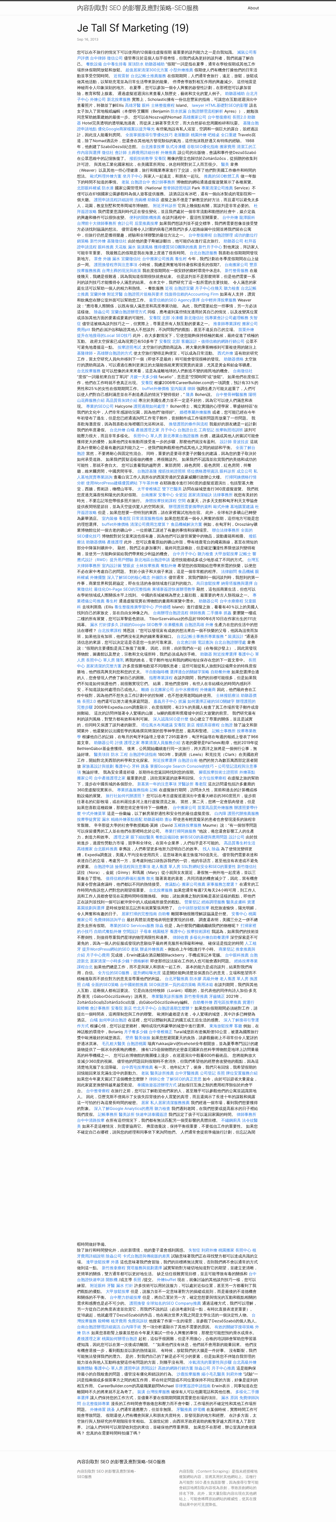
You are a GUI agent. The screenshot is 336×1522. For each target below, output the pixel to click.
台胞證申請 (104, 866)
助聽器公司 (233, 241)
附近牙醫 (115, 294)
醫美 (225, 164)
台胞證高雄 (194, 624)
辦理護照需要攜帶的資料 (191, 506)
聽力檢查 (232, 288)
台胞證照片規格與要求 (144, 294)
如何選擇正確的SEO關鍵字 (211, 701)
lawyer (198, 105)
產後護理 (115, 541)
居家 (145, 1102)
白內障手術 (131, 1326)
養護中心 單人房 (108, 1368)
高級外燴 (210, 978)
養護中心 (123, 766)
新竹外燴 (98, 241)
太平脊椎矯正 (149, 488)
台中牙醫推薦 (187, 1073)
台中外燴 (230, 217)
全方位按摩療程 (212, 778)
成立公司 (244, 471)
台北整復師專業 (96, 1403)
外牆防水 (159, 577)
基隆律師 (85, 353)
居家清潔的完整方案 (104, 665)
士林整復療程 (163, 105)
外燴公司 (98, 99)
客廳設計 (189, 341)
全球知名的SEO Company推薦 (173, 1303)
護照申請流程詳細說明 (114, 199)
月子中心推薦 (223, 1368)
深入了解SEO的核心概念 (128, 577)
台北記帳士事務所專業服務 (200, 636)
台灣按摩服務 (158, 1391)
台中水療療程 (232, 600)
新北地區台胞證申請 (153, 559)
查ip (168, 819)
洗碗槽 (140, 199)
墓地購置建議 (242, 506)
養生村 (181, 258)
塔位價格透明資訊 (202, 471)
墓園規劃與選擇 (91, 907)
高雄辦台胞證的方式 (115, 353)
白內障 (220, 813)
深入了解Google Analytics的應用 (123, 1108)
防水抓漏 (178, 111)
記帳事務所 (108, 1114)
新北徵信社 (194, 317)
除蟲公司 (102, 311)
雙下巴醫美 (172, 488)
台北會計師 (186, 642)
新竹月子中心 (210, 246)
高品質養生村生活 (239, 842)
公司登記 (208, 1073)
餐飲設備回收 (167, 837)
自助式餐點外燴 (108, 931)
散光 (150, 878)
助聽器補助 (155, 63)
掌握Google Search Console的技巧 (182, 766)
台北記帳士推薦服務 (148, 75)
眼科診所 (227, 471)
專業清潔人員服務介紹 (161, 742)
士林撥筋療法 (228, 695)
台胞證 (227, 724)
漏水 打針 (124, 1285)
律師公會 (157, 1078)
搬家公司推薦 (193, 884)
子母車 (146, 931)
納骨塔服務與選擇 (237, 583)
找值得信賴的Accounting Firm (192, 294)
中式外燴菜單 (94, 813)
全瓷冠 (181, 494)
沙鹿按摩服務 (189, 1374)
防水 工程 (119, 754)
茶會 (98, 258)
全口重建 (229, 134)
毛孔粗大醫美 (113, 1043)
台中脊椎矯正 (161, 1031)
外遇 (115, 1261)
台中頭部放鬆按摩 (194, 907)
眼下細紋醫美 (142, 837)
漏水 (106, 819)
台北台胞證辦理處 (230, 642)
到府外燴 (209, 1250)
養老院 (125, 518)
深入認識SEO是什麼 (170, 718)
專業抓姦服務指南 (133, 789)
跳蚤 (145, 766)
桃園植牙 (160, 931)
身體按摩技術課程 (161, 500)
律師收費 (180, 937)
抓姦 (227, 612)
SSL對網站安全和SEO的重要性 (209, 866)
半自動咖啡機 (157, 671)
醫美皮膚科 (236, 901)
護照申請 (132, 1368)
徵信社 (108, 152)
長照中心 (243, 1250)
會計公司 (125, 223)
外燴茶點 (247, 772)
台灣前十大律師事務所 (96, 223)
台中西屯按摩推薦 (138, 1067)
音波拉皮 (241, 441)
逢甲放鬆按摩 (98, 1261)
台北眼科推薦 (106, 848)
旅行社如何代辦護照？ (126, 795)
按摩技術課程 (199, 931)
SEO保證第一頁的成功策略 (172, 984)
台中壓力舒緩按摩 (126, 1297)
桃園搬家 (226, 1250)
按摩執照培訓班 (229, 429)
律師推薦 (197, 612)
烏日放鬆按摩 (208, 583)
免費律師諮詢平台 (109, 919)
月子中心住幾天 (209, 288)
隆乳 (120, 659)
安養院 (160, 158)
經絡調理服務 (213, 901)
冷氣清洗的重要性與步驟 (210, 1362)
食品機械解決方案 (186, 524)
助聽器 (153, 199)
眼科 (146, 105)
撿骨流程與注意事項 (132, 866)
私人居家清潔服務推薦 (170, 1102)
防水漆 (108, 187)
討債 (119, 742)
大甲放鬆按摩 (226, 553)
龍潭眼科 (247, 217)
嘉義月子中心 (165, 701)
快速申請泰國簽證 (151, 1114)
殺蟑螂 (83, 1008)
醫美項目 (102, 754)
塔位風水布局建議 (157, 724)
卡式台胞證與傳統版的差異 (147, 1255)
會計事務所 (100, 1008)
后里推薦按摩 (147, 223)
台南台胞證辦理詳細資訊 (98, 1326)
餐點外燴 (168, 565)
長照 (221, 1073)
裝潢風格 (145, 246)
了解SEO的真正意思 (183, 1078)
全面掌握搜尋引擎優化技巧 (149, 134)
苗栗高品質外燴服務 (216, 807)
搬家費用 (227, 146)
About (253, 7)
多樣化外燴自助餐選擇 (210, 937)
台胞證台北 (187, 429)
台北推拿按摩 (153, 146)
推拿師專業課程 (227, 323)
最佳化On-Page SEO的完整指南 (122, 589)
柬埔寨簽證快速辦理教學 (174, 589)
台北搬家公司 (162, 689)
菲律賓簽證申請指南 (193, 1385)
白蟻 (131, 429)
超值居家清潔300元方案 (147, 69)
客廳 (238, 1025)
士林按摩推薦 (147, 565)
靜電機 (199, 1409)
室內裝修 (110, 518)
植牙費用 (119, 1320)
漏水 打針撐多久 (104, 624)
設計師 (226, 441)
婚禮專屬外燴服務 (196, 412)
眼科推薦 (106, 246)
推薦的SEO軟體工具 (221, 176)
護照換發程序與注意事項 (116, 264)
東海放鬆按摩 (221, 1025)
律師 (191, 388)
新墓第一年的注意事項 (157, 783)
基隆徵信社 (117, 241)
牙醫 (111, 1285)
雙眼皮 (129, 565)
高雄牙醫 (133, 105)
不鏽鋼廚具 (231, 1120)
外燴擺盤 (98, 577)
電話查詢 (205, 642)
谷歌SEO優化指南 (202, 146)
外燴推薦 (168, 152)
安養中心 (166, 494)
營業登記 (192, 901)
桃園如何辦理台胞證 (120, 1338)
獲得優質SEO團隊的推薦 (175, 246)
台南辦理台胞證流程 (171, 612)
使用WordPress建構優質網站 (111, 482)
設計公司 (236, 837)
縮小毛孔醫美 (213, 1374)
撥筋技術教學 (141, 158)
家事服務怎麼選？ (223, 884)
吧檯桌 (214, 134)
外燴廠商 (208, 689)
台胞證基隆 (147, 471)
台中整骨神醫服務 (232, 394)
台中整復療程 (220, 117)
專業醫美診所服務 (167, 996)
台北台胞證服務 (203, 252)
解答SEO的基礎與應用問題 (204, 837)
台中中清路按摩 (91, 1120)
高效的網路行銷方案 (175, 1368)
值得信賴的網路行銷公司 (222, 341)
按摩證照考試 (130, 347)
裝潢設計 (236, 636)
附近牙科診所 (165, 205)
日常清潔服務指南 (148, 518)
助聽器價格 (234, 359)
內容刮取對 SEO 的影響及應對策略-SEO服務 (138, 8)
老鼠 (125, 181)
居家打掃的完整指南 (140, 913)
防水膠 (195, 978)
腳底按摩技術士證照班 (219, 772)
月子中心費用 (98, 955)
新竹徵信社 (247, 866)
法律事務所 (223, 494)
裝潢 (141, 1391)
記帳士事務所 (224, 730)
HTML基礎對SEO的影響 (226, 105)
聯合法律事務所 (226, 530)
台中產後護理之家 (109, 778)
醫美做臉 (142, 1037)
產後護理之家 (89, 1338)
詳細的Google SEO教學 (141, 624)
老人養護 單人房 (166, 866)
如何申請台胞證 (113, 1019)
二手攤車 (214, 612)
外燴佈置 (98, 1409)
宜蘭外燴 (98, 294)
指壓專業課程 (161, 677)
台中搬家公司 (184, 807)
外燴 (209, 624)
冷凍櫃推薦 (173, 624)
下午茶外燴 (148, 482)
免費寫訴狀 (138, 1320)
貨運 (251, 901)
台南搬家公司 (236, 264)
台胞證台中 (140, 181)
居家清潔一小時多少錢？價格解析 (120, 960)
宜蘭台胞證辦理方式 (129, 311)
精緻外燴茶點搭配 (126, 819)
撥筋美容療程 (208, 724)
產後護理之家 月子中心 (156, 429)
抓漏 (182, 701)
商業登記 (226, 949)
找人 (207, 848)
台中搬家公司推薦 (158, 258)
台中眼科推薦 (237, 955)
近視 (169, 288)
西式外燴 (225, 353)
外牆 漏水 (111, 258)
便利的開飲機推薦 (145, 217)
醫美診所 (127, 1114)
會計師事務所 (163, 181)
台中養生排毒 (115, 63)
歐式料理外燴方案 (106, 176)
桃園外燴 (199, 134)
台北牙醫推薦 (176, 978)
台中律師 (98, 58)
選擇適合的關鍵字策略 (189, 671)
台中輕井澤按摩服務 (219, 300)
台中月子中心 (184, 553)
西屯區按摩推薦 (228, 1002)
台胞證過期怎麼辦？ (176, 1008)
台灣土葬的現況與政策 (121, 270)
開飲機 (112, 1279)
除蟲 (216, 848)
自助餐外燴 (220, 671)
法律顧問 (229, 571)
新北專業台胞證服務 (181, 435)
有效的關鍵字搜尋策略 (234, 1326)
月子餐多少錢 (136, 1031)
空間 (182, 500)
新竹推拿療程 (113, 1267)
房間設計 (149, 1368)
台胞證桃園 (136, 1043)
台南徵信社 (243, 370)
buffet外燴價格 (155, 388)
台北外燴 (117, 429)
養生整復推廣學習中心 (134, 606)
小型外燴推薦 (181, 69)
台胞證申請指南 (143, 754)
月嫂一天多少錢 (143, 376)
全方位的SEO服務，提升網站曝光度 (129, 972)
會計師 (121, 152)
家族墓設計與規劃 (98, 766)
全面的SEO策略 (105, 984)
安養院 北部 (159, 317)
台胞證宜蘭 (184, 288)
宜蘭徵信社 (131, 258)
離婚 (145, 689)
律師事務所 (246, 1114)
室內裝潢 (178, 388)
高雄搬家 (85, 848)
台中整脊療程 (98, 1090)
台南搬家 (149, 494)
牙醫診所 (186, 783)
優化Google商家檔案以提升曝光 (126, 128)
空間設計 (130, 931)
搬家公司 (85, 778)
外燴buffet (166, 1279)
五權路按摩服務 (188, 825)
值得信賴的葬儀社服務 (125, 878)
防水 (86, 1332)
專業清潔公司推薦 (217, 187)
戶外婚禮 (163, 606)
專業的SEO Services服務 (132, 925)
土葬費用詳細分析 (143, 152)
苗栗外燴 (246, 329)
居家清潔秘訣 (200, 494)
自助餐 (164, 913)
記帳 (154, 789)
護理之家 (132, 742)
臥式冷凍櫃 (176, 146)
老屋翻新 (182, 134)
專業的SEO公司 (100, 406)
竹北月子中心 (145, 1008)
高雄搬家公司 (194, 117)
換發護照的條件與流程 (188, 423)
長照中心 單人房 (147, 435)
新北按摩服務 (119, 99)
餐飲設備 (94, 63)
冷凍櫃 (177, 317)
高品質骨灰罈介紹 (121, 400)
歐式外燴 (221, 506)
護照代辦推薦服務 (243, 813)
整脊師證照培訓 (177, 187)
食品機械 (246, 571)
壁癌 (129, 1037)
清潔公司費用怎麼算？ (150, 524)
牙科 (136, 766)
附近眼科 (98, 1285)
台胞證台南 (188, 760)
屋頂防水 (136, 63)
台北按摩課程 (110, 630)
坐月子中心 (132, 176)
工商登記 (206, 429)
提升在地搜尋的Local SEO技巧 (104, 335)
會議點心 (173, 884)
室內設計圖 (112, 565)
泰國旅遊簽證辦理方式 (157, 1084)
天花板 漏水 (125, 246)
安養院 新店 (184, 724)
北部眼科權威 (89, 187)
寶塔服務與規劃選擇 (144, 1267)
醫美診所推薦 (162, 1073)
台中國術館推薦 (134, 984)
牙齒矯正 (217, 996)
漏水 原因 (229, 1397)
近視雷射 (121, 75)
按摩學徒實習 (89, 819)
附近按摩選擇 (225, 654)
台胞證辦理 (223, 235)
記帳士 (245, 553)
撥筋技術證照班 (172, 471)
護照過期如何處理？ (152, 406)
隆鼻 (190, 394)
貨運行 (248, 1002)
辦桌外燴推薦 (152, 949)
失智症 (194, 1250)
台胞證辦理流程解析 (206, 111)
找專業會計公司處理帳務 (226, 317)
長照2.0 (239, 117)
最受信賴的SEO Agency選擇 (174, 300)
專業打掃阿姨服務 (181, 831)
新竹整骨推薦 (196, 996)
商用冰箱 (205, 984)
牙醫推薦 (184, 1409)
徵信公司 (115, 58)
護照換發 (137, 1303)
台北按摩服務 (89, 370)
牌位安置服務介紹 (242, 1073)
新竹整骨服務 (236, 270)
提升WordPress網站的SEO (106, 949)
